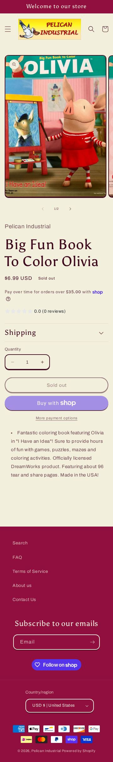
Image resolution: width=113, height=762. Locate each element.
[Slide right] (70, 209)
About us (22, 585)
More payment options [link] (57, 418)
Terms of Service (30, 571)
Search (20, 543)
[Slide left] (43, 209)
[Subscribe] (92, 642)
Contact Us (24, 599)
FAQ (17, 557)
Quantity (13, 349)
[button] (8, 29)
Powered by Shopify (79, 751)
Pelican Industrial (46, 751)
